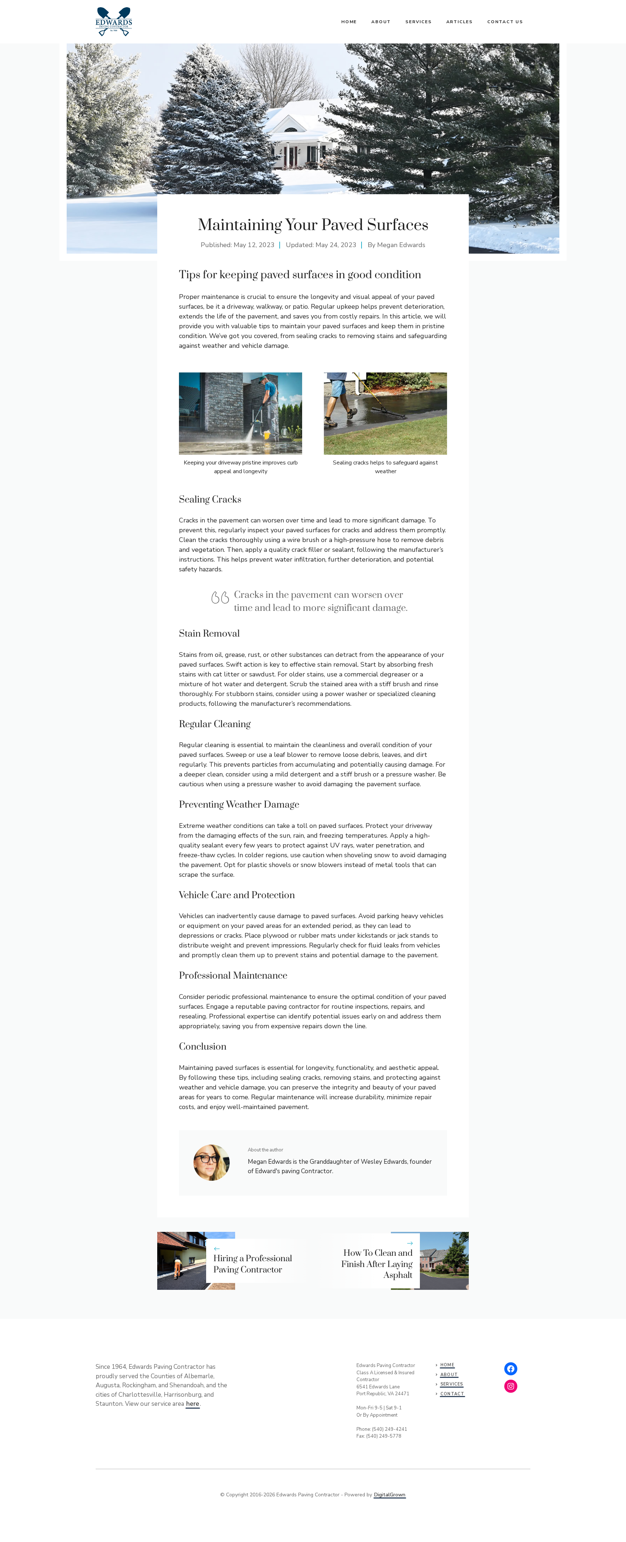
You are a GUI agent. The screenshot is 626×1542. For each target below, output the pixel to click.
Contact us (505, 22)
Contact (452, 1394)
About (381, 22)
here (192, 1404)
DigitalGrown (389, 1494)
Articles (459, 22)
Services (418, 22)
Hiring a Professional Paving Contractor (252, 1264)
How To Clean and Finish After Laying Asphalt (377, 1264)
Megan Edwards (401, 245)
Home (349, 22)
